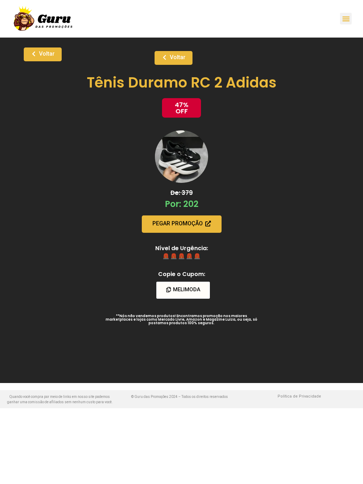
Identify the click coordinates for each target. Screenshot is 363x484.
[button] (346, 18)
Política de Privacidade (299, 396)
